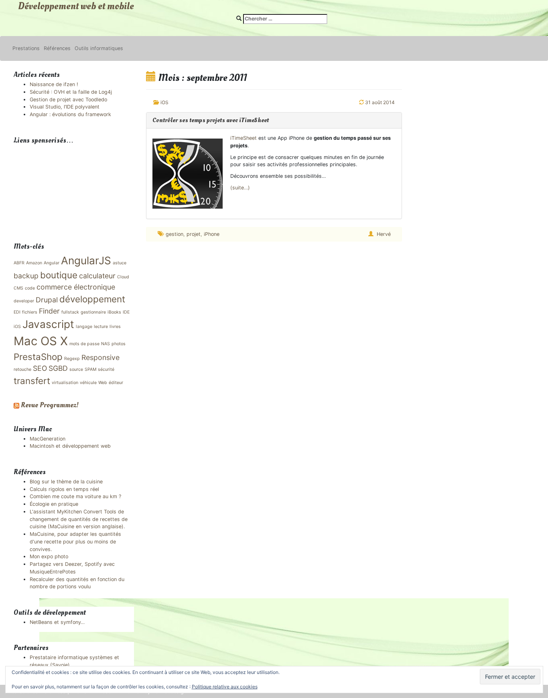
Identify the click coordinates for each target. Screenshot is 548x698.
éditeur (116, 382)
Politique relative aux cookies (225, 687)
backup (26, 276)
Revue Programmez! (50, 405)
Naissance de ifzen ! (54, 84)
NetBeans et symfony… (57, 622)
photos (119, 343)
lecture (101, 326)
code (30, 288)
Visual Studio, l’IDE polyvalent (64, 107)
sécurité (106, 369)
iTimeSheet (243, 138)
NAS (105, 343)
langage (84, 326)
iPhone (211, 234)
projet (194, 234)
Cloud (123, 277)
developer (24, 301)
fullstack (70, 312)
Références (57, 48)
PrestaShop (38, 356)
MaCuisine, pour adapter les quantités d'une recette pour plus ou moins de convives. (75, 541)
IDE (126, 312)
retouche (22, 369)
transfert (32, 380)
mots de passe (84, 343)
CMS (18, 288)
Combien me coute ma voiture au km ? (75, 496)
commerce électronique (76, 287)
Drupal (47, 300)
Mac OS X (41, 341)
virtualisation (65, 382)
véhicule (88, 382)
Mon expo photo (49, 556)
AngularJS (86, 260)
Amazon (34, 263)
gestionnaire (93, 312)
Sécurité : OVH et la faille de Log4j (71, 92)
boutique (58, 275)
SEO (40, 368)
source (76, 369)
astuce (119, 263)
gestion (174, 234)
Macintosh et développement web (70, 446)
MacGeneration (47, 439)
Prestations (26, 48)
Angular (51, 263)
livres (115, 326)
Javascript (48, 324)
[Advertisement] (54, 187)
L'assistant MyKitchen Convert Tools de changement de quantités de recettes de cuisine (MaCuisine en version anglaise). (79, 519)
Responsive (100, 357)
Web (102, 382)
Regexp (72, 358)
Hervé (384, 234)
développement (92, 299)
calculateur (97, 276)
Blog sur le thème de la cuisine (66, 482)
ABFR (19, 263)
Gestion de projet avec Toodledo (68, 100)
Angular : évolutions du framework (70, 114)
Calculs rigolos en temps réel (64, 489)
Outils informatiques (99, 48)
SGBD (58, 368)
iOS (164, 102)
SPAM (90, 369)
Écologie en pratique (54, 504)
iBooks (114, 312)
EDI (17, 312)
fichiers (29, 312)
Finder (49, 311)
